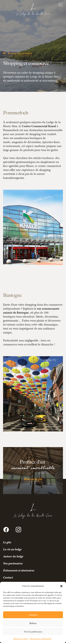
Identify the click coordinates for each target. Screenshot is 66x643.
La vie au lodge (12, 549)
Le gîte (7, 542)
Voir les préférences (33, 631)
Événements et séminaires (18, 570)
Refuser (33, 623)
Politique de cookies (20, 639)
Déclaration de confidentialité (40, 639)
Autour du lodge (13, 556)
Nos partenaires (13, 563)
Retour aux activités (20, 53)
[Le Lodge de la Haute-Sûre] (33, 10)
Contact (8, 577)
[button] (61, 586)
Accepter (33, 614)
